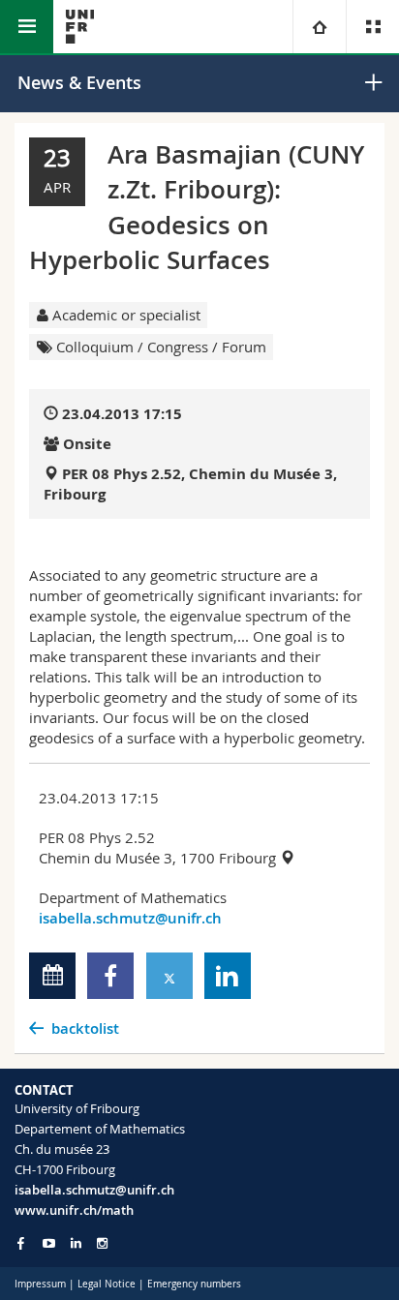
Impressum (40, 1284)
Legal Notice (106, 1284)
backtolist (85, 1028)
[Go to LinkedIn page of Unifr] (76, 1243)
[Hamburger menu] (26, 26)
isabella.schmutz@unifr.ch (130, 918)
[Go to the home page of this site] (80, 26)
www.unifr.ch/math (74, 1210)
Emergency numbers (194, 1284)
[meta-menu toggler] (372, 26)
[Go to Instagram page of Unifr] (102, 1243)
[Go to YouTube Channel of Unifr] (49, 1243)
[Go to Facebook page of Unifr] (21, 1243)
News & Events (79, 82)
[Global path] (319, 26)
